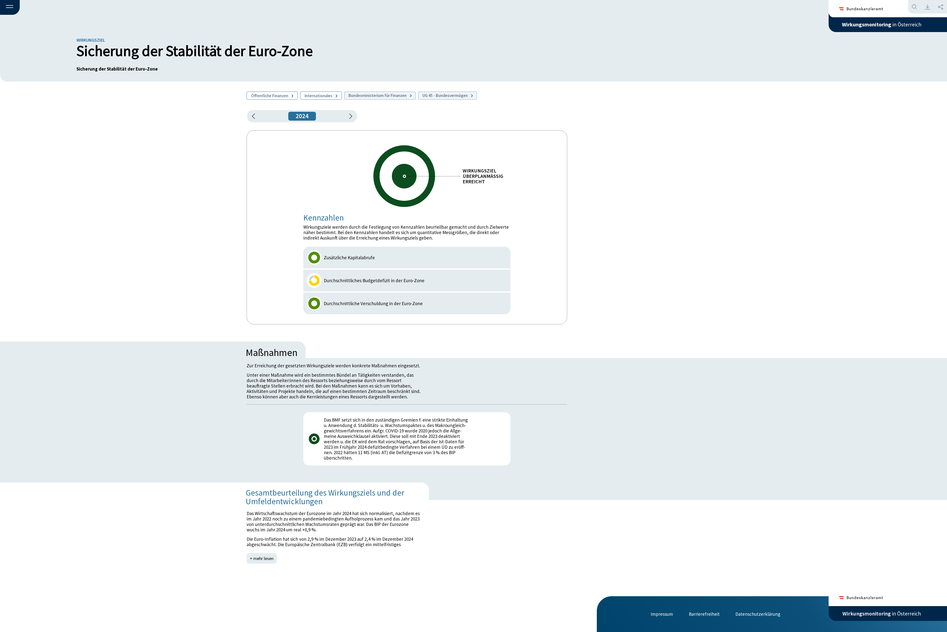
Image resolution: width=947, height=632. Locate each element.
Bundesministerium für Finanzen (377, 95)
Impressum (662, 614)
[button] (10, 7)
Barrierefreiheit (704, 614)
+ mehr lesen (261, 558)
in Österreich (881, 24)
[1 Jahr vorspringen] (349, 116)
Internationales (319, 95)
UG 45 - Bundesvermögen (445, 95)
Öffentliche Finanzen (270, 95)
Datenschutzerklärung (757, 614)
